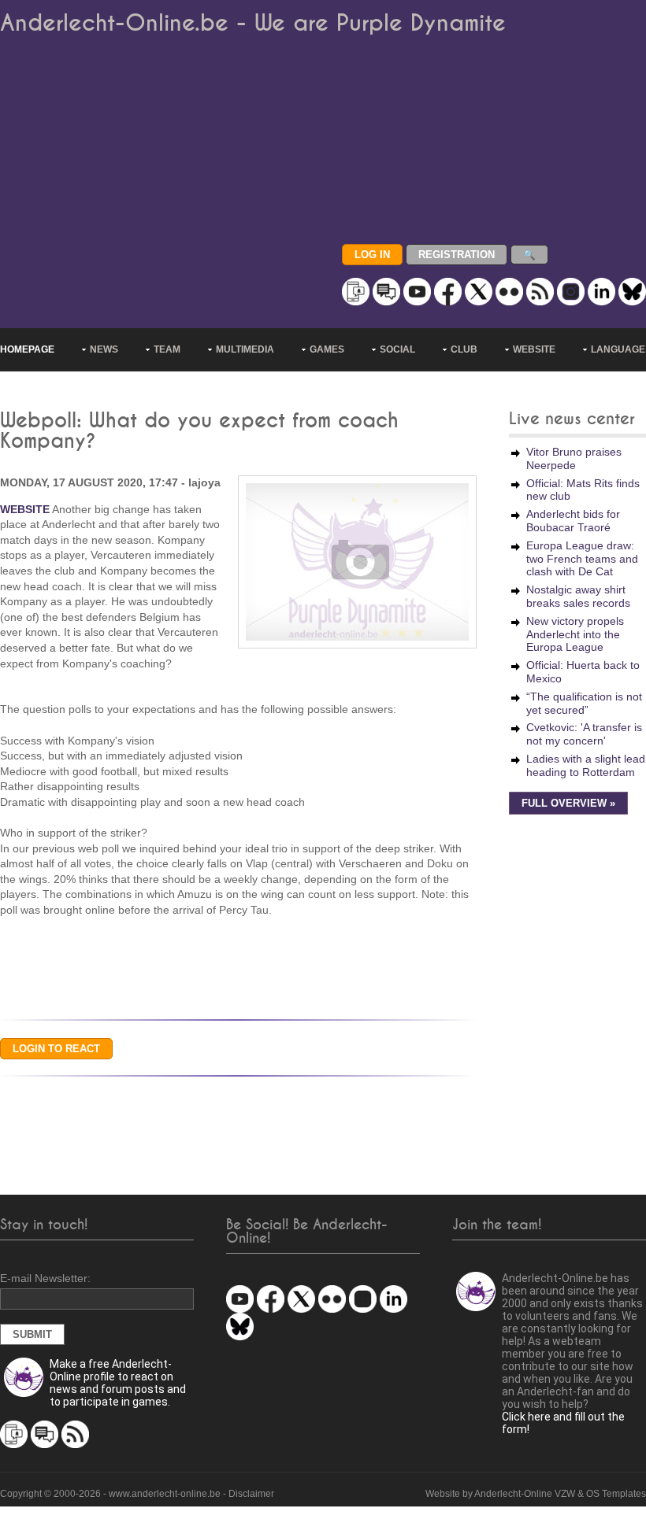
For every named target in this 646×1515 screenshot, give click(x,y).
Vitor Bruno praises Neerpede (574, 458)
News (104, 349)
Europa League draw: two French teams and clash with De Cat (582, 558)
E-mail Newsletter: (45, 1278)
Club (464, 349)
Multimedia (245, 349)
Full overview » (568, 803)
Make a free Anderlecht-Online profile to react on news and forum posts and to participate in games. (118, 1383)
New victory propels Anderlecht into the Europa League (575, 634)
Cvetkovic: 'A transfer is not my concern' (584, 734)
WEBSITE (25, 509)
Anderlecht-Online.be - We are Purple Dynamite (253, 23)
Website (534, 349)
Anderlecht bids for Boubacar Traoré (573, 521)
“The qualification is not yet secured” (584, 703)
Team (167, 349)
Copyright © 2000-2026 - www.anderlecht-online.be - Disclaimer (137, 1493)
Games (327, 349)
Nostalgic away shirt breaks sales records (578, 596)
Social (397, 349)
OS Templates (616, 1493)
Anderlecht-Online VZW (524, 1493)
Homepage (27, 349)
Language (618, 349)
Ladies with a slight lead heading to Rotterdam (585, 765)
